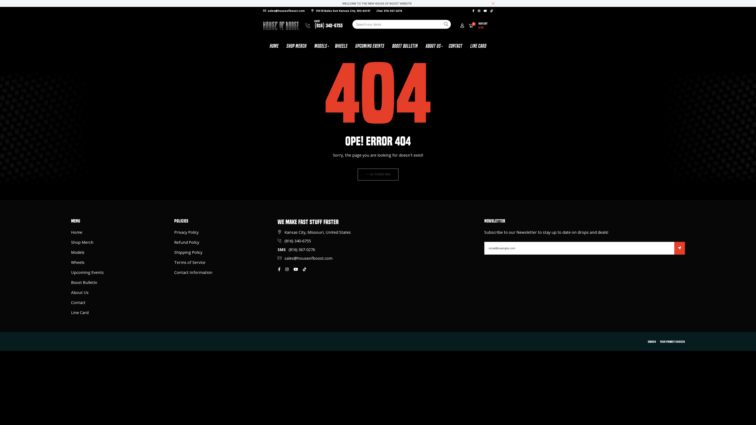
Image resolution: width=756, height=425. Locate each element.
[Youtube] (485, 11)
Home (274, 46)
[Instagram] (479, 11)
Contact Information (193, 272)
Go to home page (379, 174)
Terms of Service (189, 262)
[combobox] (401, 24)
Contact (455, 46)
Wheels (341, 46)
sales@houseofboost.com (286, 11)
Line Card (478, 46)
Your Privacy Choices (672, 341)
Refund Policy (186, 242)
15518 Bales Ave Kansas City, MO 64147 (342, 11)
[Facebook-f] (473, 11)
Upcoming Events (369, 46)
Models (320, 46)
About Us (433, 46)
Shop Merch (296, 46)
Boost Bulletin (405, 46)
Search (652, 341)
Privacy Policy (186, 232)
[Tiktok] (491, 11)
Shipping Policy (188, 252)
